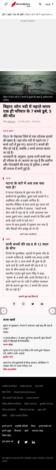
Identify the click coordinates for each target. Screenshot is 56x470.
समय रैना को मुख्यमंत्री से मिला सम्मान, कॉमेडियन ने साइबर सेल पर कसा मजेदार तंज (26, 364)
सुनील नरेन (8, 357)
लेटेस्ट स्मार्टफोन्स (9, 409)
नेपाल (5, 332)
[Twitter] (33, 304)
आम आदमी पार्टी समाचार (12, 397)
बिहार (6, 136)
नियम (33, 426)
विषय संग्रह (6, 435)
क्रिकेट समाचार (30, 403)
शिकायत (17, 430)
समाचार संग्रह (37, 430)
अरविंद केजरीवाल (9, 386)
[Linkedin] (42, 304)
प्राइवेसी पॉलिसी (21, 426)
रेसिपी (4, 415)
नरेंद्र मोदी (39, 386)
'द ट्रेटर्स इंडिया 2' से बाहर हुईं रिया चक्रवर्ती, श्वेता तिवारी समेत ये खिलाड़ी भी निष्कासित (27, 340)
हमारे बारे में (7, 426)
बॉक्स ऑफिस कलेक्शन (11, 403)
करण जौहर (8, 344)
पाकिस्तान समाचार (26, 409)
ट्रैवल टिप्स (6, 392)
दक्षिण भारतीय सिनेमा (19, 415)
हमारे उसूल (6, 430)
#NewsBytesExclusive (25, 392)
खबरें (9, 14)
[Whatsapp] (23, 304)
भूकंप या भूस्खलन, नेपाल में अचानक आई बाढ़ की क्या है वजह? (27, 327)
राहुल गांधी (41, 409)
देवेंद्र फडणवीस (9, 369)
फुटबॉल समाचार (46, 403)
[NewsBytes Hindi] (21, 4)
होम (3, 14)
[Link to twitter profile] (26, 442)
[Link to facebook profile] (18, 442)
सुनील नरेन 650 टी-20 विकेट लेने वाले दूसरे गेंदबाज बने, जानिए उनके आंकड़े (26, 352)
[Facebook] (14, 304)
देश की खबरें (18, 14)
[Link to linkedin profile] (33, 442)
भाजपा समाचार (32, 397)
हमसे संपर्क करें (45, 426)
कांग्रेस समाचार (26, 386)
